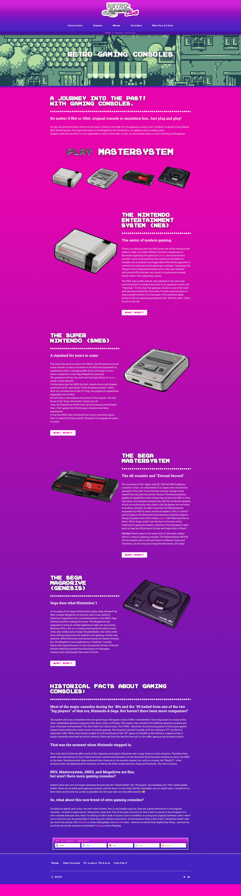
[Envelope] (189, 877)
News (116, 25)
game (75, 628)
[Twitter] (184, 877)
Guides (136, 25)
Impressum (71, 863)
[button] (67, 845)
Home (108, 33)
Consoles (75, 25)
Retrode (119, 822)
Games (98, 25)
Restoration (162, 25)
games (161, 255)
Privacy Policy (97, 863)
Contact (120, 863)
